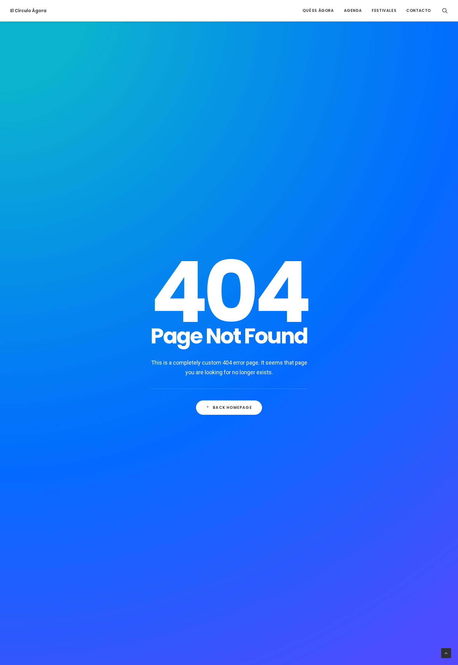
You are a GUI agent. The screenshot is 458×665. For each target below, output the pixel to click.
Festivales (384, 10)
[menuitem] (318, 10)
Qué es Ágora (318, 10)
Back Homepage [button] (232, 407)
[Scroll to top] (446, 653)
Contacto (418, 10)
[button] (445, 10)
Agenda (353, 10)
